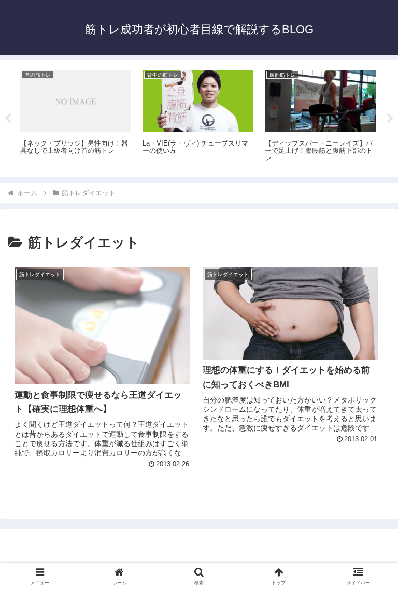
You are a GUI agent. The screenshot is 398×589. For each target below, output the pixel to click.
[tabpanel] (76, 116)
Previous (8, 118)
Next (390, 118)
